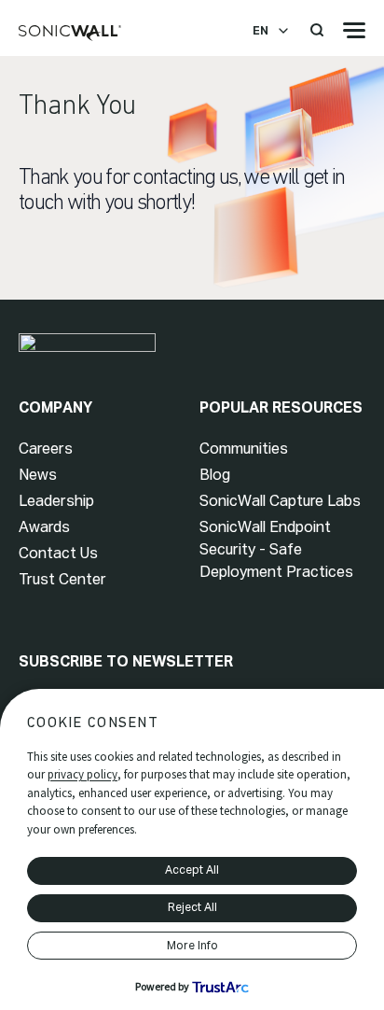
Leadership (56, 501)
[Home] (70, 33)
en (260, 30)
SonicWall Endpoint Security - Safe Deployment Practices (276, 549)
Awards (44, 527)
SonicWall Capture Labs (280, 501)
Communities (243, 448)
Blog (214, 475)
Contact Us (58, 553)
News (38, 475)
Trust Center (62, 579)
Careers (46, 448)
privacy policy (82, 774)
